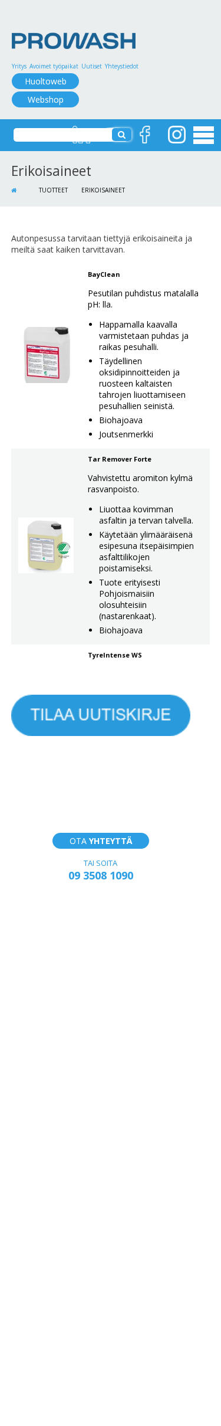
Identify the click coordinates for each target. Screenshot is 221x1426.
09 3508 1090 (100, 875)
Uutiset (91, 66)
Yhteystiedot (121, 66)
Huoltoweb (46, 81)
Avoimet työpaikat (53, 66)
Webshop (46, 99)
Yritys (19, 66)
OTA (101, 840)
